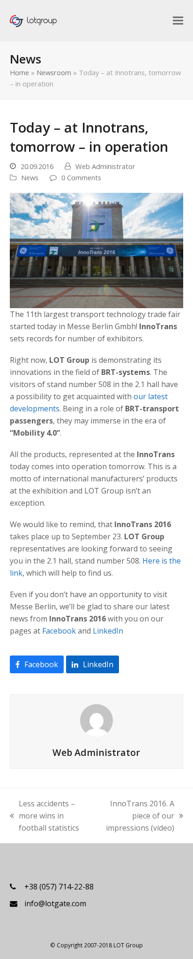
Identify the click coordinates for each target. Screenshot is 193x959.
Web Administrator (105, 166)
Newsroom (54, 72)
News (29, 177)
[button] (178, 20)
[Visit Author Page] (96, 720)
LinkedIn (108, 631)
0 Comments (81, 177)
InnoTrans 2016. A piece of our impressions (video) (136, 816)
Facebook (59, 631)
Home (19, 72)
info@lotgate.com (55, 903)
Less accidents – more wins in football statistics (44, 816)
